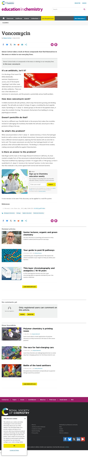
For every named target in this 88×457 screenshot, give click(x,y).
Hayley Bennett (36, 334)
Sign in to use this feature (49, 41)
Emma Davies (38, 253)
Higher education (27, 213)
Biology (19, 213)
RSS (72, 399)
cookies (67, 447)
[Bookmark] (55, 44)
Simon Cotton (7, 38)
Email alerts (63, 399)
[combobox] (69, 9)
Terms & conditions (63, 433)
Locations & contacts (37, 429)
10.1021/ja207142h (39, 208)
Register (77, 3)
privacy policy (42, 191)
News (60, 426)
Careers (61, 429)
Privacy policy (35, 433)
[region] (14, 436)
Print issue (52, 399)
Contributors (32, 399)
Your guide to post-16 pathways (38, 250)
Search (84, 9)
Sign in (22, 314)
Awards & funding (36, 431)
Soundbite (5, 22)
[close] (57, 41)
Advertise (61, 431)
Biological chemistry (9, 213)
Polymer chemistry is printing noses (38, 329)
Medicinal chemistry (39, 213)
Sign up (50, 184)
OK (14, 445)
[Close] (25, 418)
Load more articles (30, 287)
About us (43, 399)
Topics (14, 399)
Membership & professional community (68, 424)
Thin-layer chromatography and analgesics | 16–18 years (39, 269)
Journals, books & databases (38, 426)
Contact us (5, 399)
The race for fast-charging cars (38, 347)
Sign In (84, 3)
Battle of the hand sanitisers (37, 365)
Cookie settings (14, 450)
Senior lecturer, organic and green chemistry (40, 233)
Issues (22, 399)
